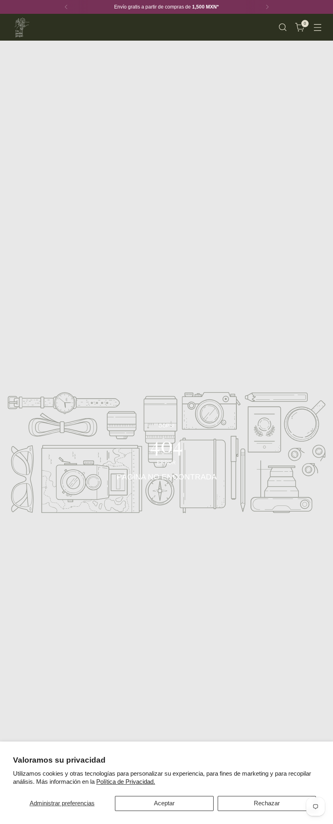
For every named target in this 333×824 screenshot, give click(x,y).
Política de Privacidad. (125, 781)
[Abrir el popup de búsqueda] (283, 27)
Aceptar (164, 803)
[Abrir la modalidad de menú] (317, 27)
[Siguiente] (267, 7)
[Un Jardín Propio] (21, 27)
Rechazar (267, 803)
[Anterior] (66, 7)
